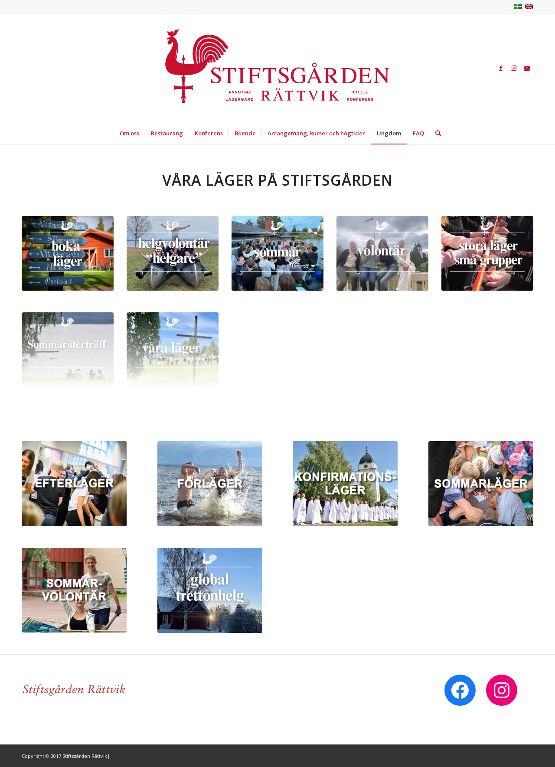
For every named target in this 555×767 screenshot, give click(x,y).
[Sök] (435, 133)
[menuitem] (129, 133)
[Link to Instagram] (513, 67)
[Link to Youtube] (526, 67)
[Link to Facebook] (500, 67)
